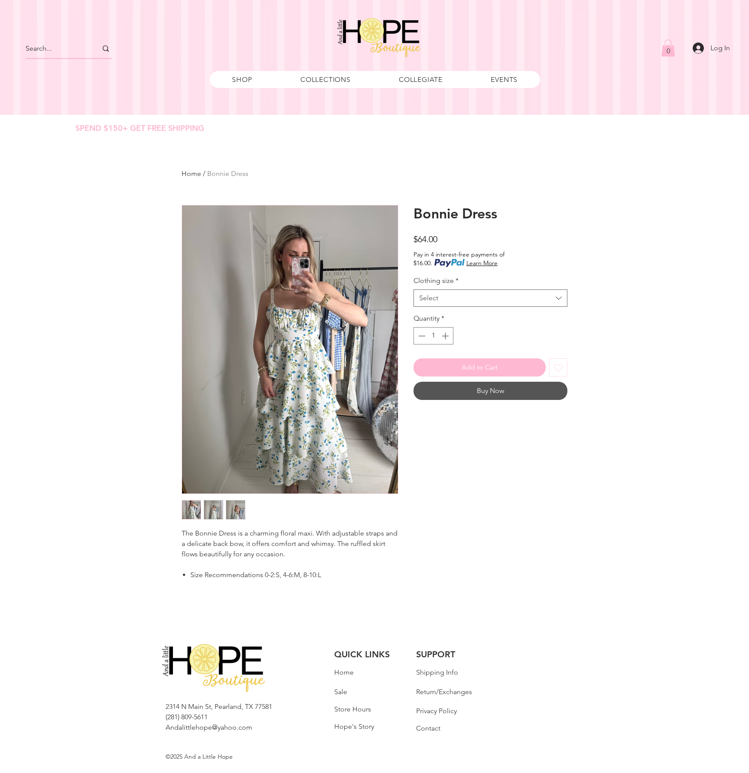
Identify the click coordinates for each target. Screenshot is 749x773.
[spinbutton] (433, 336)
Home (191, 173)
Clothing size (436, 280)
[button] (242, 79)
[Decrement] (421, 336)
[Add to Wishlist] (558, 367)
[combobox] (490, 298)
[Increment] (446, 336)
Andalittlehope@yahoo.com (209, 727)
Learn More (482, 263)
